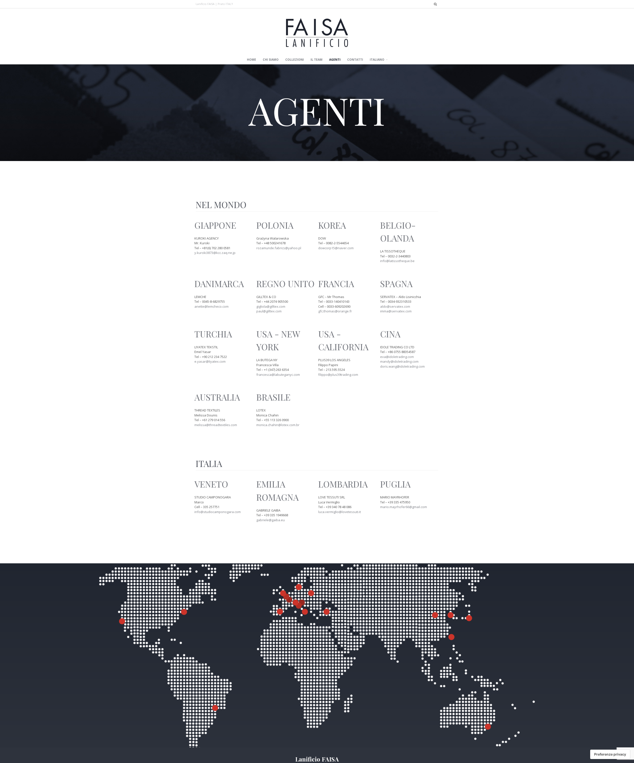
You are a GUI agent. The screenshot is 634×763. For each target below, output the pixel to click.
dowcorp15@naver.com (336, 248)
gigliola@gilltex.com (270, 306)
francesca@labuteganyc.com (278, 374)
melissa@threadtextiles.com (215, 425)
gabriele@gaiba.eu (270, 520)
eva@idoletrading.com (397, 356)
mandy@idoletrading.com (399, 361)
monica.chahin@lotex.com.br (277, 425)
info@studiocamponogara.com (217, 512)
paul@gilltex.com (269, 311)
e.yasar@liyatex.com (210, 361)
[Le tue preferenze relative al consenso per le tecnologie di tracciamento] (610, 754)
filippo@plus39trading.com (338, 374)
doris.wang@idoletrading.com (402, 366)
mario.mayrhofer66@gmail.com (403, 507)
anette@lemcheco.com (211, 306)
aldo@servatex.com (395, 306)
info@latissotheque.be (397, 261)
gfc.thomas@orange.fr (335, 311)
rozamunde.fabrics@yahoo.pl (278, 248)
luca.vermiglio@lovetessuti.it (339, 512)
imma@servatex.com (396, 311)
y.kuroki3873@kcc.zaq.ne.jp (215, 252)
